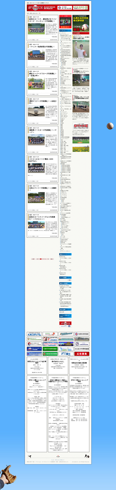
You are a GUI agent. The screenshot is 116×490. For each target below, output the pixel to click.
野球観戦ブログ (64, 207)
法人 (63, 234)
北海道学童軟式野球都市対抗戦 (66, 56)
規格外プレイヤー (65, 222)
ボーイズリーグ (64, 113)
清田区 (62, 134)
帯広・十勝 (63, 149)
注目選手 (63, 82)
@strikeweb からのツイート (65, 319)
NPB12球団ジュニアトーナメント (66, 88)
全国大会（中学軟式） (66, 168)
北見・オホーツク (33, 13)
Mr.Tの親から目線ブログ (66, 206)
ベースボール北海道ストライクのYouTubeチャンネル (66, 47)
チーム (63, 235)
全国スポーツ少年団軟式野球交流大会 (66, 161)
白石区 (62, 131)
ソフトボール (64, 194)
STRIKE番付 (63, 214)
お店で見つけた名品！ (66, 229)
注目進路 (63, 83)
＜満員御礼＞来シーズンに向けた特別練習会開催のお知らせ (81, 98)
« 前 (37, 259)
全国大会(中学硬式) (66, 165)
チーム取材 (63, 220)
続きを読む (54, 36)
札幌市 (62, 120)
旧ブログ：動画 (64, 231)
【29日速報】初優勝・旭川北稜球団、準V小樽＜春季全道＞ (65, 296)
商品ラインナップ (64, 78)
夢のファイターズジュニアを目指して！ (66, 97)
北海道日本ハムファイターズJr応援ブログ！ (66, 91)
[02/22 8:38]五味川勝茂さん (63, 266)
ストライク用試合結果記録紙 (66, 247)
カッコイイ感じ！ (65, 225)
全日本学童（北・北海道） (65, 173)
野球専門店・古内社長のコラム (66, 69)
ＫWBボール (63, 192)
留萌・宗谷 (63, 148)
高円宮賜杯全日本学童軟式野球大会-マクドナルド (66, 158)
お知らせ (63, 118)
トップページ (63, 33)
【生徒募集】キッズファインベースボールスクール (81, 72)
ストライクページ (64, 238)
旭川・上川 (63, 147)
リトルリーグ (64, 193)
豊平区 (62, 130)
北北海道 (64, 64)
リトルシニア (64, 111)
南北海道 (64, 62)
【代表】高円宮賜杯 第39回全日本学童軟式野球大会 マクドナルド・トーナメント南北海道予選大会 (65, 304)
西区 (62, 125)
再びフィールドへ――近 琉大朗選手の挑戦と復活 (81, 37)
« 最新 (33, 259)
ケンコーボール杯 (64, 76)
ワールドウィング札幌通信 (66, 244)
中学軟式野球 (64, 197)
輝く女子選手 (64, 227)
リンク (62, 249)
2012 (63, 200)
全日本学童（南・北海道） (65, 176)
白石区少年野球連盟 (65, 137)
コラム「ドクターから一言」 (66, 107)
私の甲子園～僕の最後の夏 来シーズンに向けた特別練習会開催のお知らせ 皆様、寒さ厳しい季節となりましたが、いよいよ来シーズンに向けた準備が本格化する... (81, 116)
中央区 (62, 123)
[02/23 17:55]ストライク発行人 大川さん (65, 263)
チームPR (63, 237)
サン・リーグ (64, 196)
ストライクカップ (64, 34)
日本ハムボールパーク (65, 79)
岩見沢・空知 (64, 142)
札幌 (62, 121)
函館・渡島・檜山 (64, 145)
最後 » (52, 259)
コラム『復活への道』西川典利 (66, 74)
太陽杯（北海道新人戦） (66, 182)
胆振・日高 (63, 144)
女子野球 (63, 218)
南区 (62, 127)
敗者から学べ (64, 241)
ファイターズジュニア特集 (66, 94)
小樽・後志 (63, 141)
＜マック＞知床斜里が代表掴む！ (42, 47)
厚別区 (62, 132)
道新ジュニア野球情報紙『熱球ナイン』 (66, 154)
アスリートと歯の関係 (65, 213)
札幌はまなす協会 (64, 190)
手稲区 (62, 135)
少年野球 (64, 215)
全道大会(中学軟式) (66, 166)
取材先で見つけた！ (65, 221)
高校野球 (63, 59)
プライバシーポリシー (65, 251)
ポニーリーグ (64, 114)
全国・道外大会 (64, 116)
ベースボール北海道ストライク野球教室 (66, 204)
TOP (28, 13)
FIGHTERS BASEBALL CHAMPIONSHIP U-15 (66, 50)
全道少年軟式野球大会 (65, 179)
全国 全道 (63, 242)
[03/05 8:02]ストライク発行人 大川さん (65, 258)
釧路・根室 (63, 152)
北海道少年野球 (64, 239)
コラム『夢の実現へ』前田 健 (66, 109)
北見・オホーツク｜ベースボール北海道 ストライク (38, 2)
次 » (46, 259)
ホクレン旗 (63, 180)
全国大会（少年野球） (66, 169)
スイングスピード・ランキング (66, 43)
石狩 (62, 139)
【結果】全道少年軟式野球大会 (65, 299)
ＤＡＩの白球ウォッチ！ (66, 101)
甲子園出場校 (64, 61)
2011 (63, 201)
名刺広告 (63, 232)
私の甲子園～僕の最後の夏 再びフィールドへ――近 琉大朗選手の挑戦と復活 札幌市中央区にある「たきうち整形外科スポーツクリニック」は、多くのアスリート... (81, 61)
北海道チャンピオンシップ (66, 184)
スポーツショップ (64, 228)
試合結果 (63, 199)
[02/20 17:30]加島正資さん (63, 273)
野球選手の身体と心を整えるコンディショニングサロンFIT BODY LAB (66, 37)
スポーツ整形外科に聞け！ (65, 211)
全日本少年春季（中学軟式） (66, 188)
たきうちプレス (64, 208)
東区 (62, 124)
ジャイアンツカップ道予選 (66, 41)
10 (48, 259)
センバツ (64, 65)
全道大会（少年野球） (66, 170)
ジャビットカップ (64, 138)
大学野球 (63, 72)
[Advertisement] (42, 248)
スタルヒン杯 (64, 177)
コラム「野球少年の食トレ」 (66, 104)
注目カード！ (64, 224)
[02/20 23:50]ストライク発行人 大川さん (65, 270)
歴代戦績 (63, 163)
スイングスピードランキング (66, 86)
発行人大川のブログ (65, 58)
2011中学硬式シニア (66, 217)
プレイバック (64, 117)
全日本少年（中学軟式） (66, 186)
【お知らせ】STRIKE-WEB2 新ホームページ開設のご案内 (65, 287)
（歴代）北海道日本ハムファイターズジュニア (66, 100)
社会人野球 (63, 80)
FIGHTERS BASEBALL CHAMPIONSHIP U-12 (66, 53)
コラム (62, 66)
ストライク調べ (64, 71)
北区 (62, 128)
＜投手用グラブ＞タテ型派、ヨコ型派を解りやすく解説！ (65, 292)
